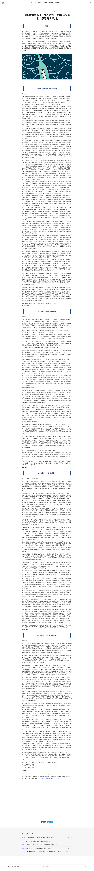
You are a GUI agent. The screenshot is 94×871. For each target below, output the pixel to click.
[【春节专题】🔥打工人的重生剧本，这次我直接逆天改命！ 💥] (47, 844)
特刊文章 (57, 2)
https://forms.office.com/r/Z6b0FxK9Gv (50, 778)
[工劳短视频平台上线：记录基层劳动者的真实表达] (47, 841)
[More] (62, 3)
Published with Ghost (47, 866)
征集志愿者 (38, 2)
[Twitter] (90, 2)
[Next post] (71, 822)
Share (44, 822)
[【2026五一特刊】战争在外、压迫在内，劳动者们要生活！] (47, 837)
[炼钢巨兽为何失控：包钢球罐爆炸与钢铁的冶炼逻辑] (47, 848)
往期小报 (51, 2)
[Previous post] (23, 822)
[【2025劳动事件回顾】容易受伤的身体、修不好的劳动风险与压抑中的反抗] (47, 852)
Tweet (50, 822)
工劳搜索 (45, 2)
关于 (32, 2)
